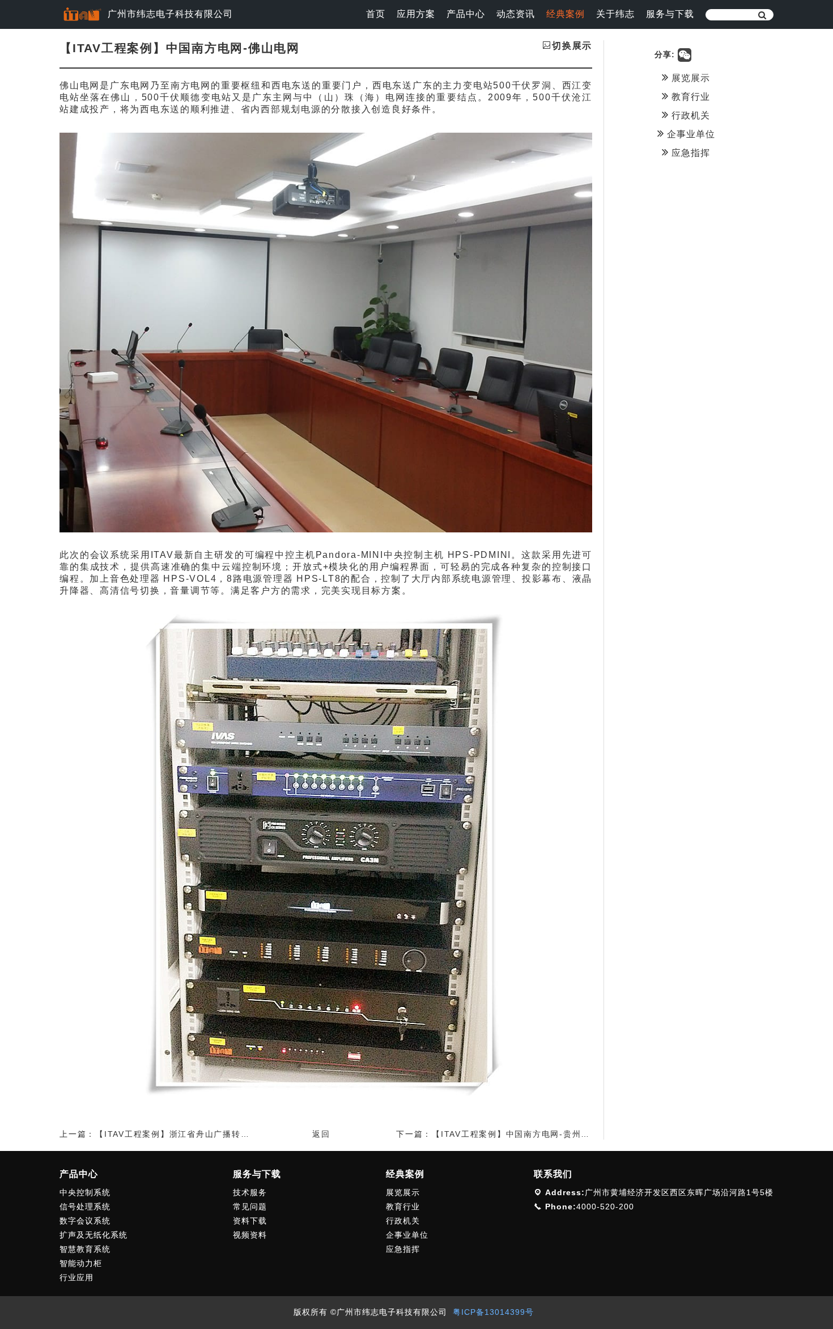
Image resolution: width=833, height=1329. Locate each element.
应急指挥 (689, 153)
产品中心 (466, 14)
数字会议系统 (85, 1220)
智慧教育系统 (85, 1249)
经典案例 (565, 14)
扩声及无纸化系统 (94, 1234)
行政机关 (689, 115)
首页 (375, 14)
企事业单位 (689, 134)
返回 (321, 1133)
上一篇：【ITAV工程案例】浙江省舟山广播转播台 (159, 1133)
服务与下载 (670, 14)
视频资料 (250, 1234)
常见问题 (250, 1206)
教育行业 (689, 96)
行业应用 (77, 1277)
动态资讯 (515, 14)
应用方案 (416, 14)
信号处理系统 (85, 1206)
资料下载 (250, 1220)
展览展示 (689, 78)
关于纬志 (615, 14)
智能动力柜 (81, 1263)
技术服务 (250, 1192)
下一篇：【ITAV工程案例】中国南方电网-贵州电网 (497, 1133)
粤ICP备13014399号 (493, 1312)
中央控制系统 (85, 1192)
